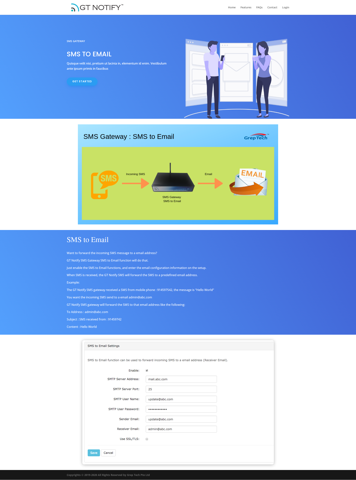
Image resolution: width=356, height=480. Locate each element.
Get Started (82, 81)
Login (285, 7)
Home (232, 7)
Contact (272, 7)
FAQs (259, 7)
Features (245, 7)
